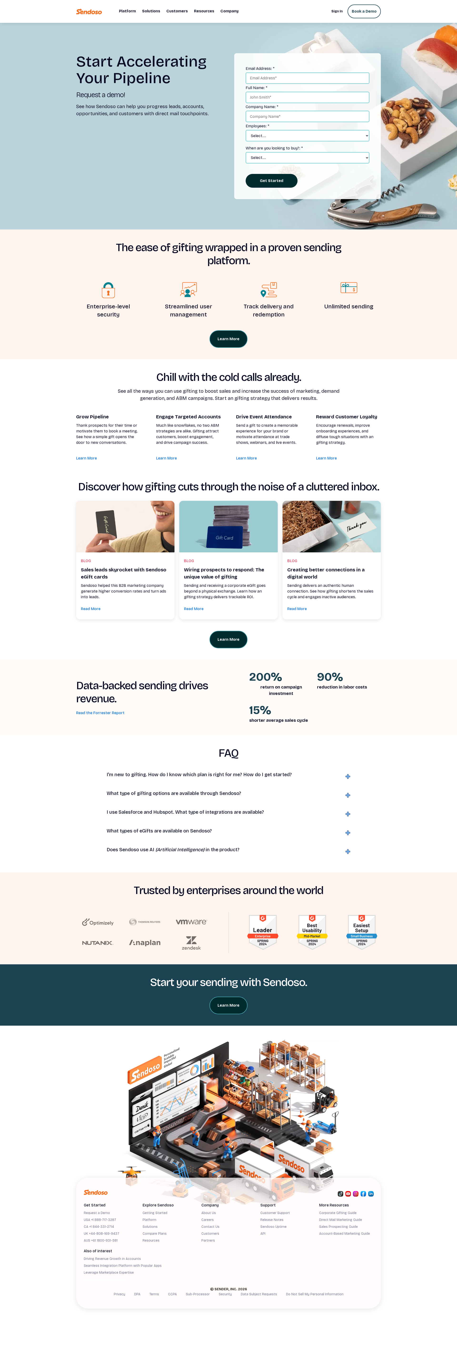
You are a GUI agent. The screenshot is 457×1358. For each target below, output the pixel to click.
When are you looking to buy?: (274, 148)
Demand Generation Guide (104, 1280)
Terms (154, 1294)
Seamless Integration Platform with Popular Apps (123, 1266)
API (262, 1234)
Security (225, 1294)
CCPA (172, 1294)
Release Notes (271, 1220)
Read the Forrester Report (100, 713)
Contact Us (210, 1227)
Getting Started (155, 1213)
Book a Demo (364, 11)
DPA (137, 1294)
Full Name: (256, 88)
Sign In (337, 11)
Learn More (86, 458)
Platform (149, 1220)
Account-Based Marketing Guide (344, 1234)
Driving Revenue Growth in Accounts (112, 1259)
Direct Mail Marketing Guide (340, 1220)
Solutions (150, 1227)
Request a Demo (97, 1213)
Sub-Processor (198, 1294)
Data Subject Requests (259, 1294)
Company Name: (262, 107)
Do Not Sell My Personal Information (314, 1294)
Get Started (271, 180)
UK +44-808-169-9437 (101, 1234)
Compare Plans (155, 1234)
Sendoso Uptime (273, 1227)
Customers (210, 1234)
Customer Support (275, 1213)
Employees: (257, 126)
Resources (151, 1240)
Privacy (119, 1294)
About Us (208, 1213)
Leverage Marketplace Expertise (109, 1273)
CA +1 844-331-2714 (99, 1227)
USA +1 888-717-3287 (100, 1220)
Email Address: (260, 68)
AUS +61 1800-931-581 (101, 1240)
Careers (207, 1220)
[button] (127, 11)
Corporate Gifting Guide (338, 1213)
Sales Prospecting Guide (338, 1227)
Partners (208, 1240)
